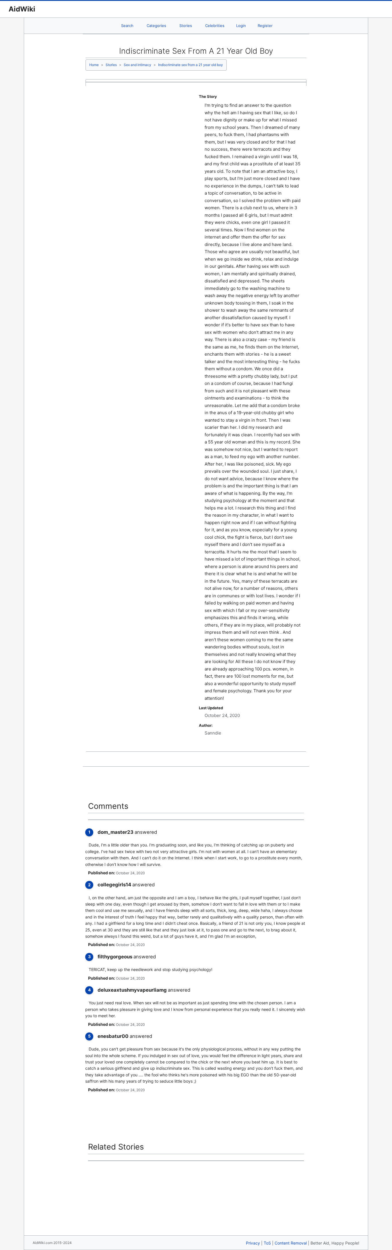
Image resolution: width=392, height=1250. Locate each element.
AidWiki (22, 9)
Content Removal (291, 1243)
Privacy (253, 1243)
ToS (267, 1243)
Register (265, 25)
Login (241, 25)
